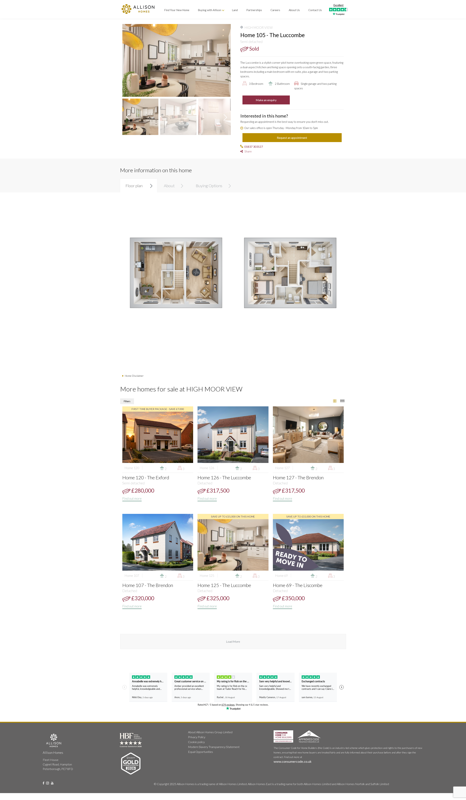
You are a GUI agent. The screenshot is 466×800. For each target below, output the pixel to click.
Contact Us (315, 10)
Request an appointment (292, 137)
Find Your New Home (176, 10)
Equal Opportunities (200, 751)
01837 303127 (253, 146)
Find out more (132, 498)
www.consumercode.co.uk (292, 761)
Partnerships (254, 10)
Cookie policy (196, 742)
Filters (127, 401)
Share (247, 151)
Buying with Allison (209, 10)
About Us (294, 10)
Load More (233, 641)
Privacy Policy (196, 737)
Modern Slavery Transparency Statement (214, 747)
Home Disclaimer (134, 375)
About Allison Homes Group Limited (210, 732)
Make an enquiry (266, 100)
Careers (275, 10)
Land (235, 10)
